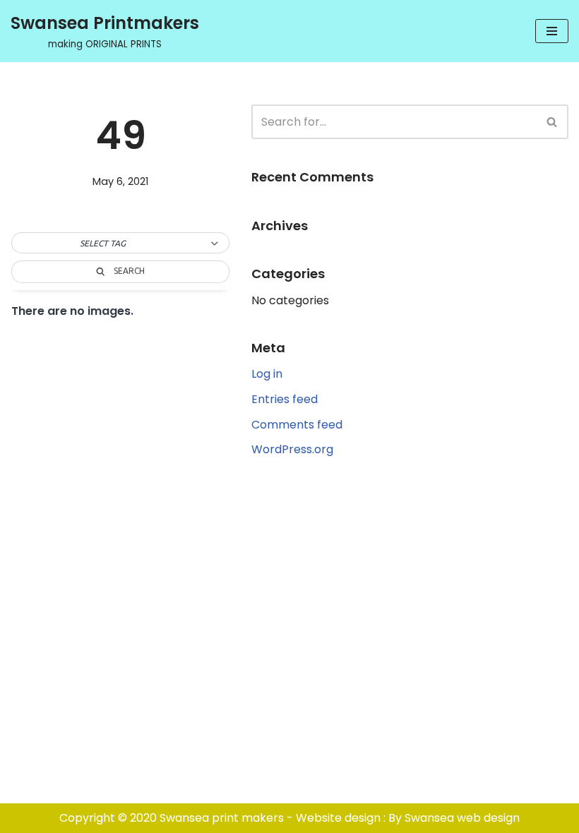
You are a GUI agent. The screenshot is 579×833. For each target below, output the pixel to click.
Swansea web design (462, 818)
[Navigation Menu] (551, 31)
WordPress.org (292, 449)
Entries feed (284, 399)
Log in (266, 374)
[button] (120, 243)
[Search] (552, 121)
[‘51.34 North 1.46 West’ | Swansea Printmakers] (117, 257)
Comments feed (296, 424)
